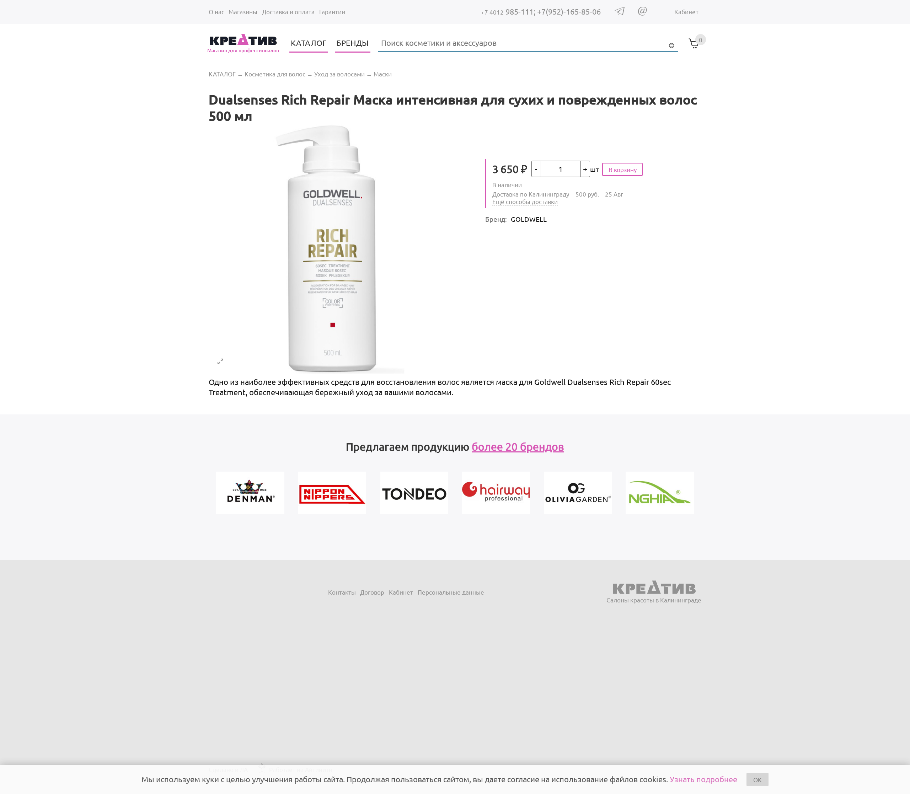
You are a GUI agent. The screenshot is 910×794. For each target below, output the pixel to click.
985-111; (509, 11)
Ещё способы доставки (525, 201)
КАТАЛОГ (308, 42)
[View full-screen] (220, 361)
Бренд (496, 219)
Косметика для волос (275, 73)
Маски (383, 73)
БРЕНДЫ (352, 42)
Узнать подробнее (703, 779)
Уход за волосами (339, 73)
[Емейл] (642, 13)
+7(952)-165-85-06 (569, 11)
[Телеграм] (620, 12)
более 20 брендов (518, 446)
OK (757, 779)
